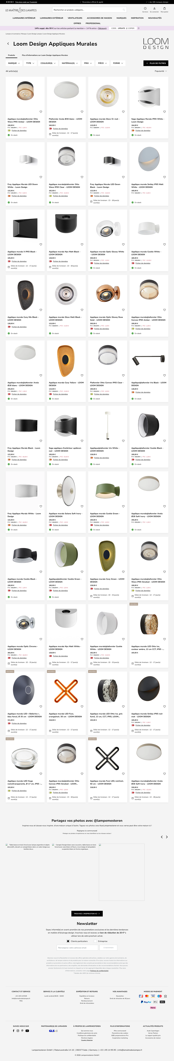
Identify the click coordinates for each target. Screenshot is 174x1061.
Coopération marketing (120, 1038)
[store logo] (21, 9)
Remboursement (87, 1001)
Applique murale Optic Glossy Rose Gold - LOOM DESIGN (106, 318)
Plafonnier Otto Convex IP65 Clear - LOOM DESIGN (107, 384)
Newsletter (120, 996)
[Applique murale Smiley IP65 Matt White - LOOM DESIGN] (148, 174)
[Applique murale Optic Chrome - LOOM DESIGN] (25, 636)
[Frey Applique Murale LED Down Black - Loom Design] (107, 174)
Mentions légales (87, 1038)
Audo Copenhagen (153, 1031)
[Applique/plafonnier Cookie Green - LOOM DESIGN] (66, 568)
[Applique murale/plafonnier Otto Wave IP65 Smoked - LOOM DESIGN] (148, 568)
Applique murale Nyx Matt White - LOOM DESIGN (65, 647)
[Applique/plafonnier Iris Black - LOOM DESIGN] (148, 371)
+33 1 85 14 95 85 (21, 996)
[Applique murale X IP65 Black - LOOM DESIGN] (25, 240)
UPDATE (122, 28)
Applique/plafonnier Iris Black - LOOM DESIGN (148, 384)
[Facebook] (13, 1031)
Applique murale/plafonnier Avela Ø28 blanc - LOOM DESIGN (23, 384)
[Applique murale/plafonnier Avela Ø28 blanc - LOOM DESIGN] (25, 371)
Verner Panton (153, 1033)
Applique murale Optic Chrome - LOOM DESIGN (23, 647)
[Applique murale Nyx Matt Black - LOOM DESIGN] (66, 240)
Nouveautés (154, 18)
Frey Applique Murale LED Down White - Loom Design (23, 185)
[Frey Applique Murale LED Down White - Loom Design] (25, 174)
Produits (11, 55)
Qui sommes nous (87, 1031)
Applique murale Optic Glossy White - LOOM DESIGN (107, 253)
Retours (87, 998)
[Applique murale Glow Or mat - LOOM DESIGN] (107, 107)
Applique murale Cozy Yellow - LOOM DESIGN (66, 384)
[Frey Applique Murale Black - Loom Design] (25, 437)
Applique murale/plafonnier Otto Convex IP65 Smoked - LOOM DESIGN (64, 782)
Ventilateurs (75, 18)
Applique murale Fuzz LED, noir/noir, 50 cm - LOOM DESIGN (107, 782)
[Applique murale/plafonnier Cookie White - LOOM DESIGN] (107, 636)
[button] (40, 111)
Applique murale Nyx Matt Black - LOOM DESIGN (64, 253)
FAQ (21, 1001)
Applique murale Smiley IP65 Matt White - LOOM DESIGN (147, 185)
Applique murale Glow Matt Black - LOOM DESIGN (65, 318)
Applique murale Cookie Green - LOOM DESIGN (105, 515)
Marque (24, 34)
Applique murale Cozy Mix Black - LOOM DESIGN (23, 318)
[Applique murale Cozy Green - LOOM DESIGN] (107, 568)
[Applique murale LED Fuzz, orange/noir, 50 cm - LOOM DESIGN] (66, 703)
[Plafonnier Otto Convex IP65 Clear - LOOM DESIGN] (107, 371)
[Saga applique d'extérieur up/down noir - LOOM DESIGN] (66, 437)
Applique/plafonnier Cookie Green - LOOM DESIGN (65, 580)
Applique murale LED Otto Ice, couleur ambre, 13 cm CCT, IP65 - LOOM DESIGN (147, 648)
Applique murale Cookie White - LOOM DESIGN (146, 253)
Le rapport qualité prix (153, 1035)
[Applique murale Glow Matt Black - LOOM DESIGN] (66, 306)
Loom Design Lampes (35, 34)
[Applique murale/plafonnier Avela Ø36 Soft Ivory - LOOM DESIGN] (148, 770)
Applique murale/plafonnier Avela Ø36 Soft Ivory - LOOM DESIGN (147, 782)
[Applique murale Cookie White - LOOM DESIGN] (148, 240)
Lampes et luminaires (13, 34)
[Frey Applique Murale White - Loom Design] (25, 502)
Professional (93, 23)
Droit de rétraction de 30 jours (120, 998)
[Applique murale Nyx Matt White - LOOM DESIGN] (66, 636)
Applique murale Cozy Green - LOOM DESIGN (107, 580)
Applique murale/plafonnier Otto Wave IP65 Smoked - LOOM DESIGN (148, 580)
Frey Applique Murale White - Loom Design (24, 515)
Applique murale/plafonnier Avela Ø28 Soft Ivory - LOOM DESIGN (147, 515)
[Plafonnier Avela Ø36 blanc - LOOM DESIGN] (66, 107)
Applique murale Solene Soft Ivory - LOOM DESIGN (65, 515)
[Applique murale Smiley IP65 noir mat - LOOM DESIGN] (148, 703)
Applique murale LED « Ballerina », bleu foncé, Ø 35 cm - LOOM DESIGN (25, 715)
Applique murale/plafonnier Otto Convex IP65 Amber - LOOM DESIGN (148, 318)
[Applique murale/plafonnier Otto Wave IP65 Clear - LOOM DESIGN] (66, 174)
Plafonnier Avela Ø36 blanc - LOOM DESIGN (65, 120)
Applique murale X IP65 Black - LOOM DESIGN (22, 253)
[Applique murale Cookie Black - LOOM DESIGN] (25, 568)
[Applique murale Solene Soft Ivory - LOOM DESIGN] (66, 502)
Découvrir (102, 28)
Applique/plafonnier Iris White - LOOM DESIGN (104, 449)
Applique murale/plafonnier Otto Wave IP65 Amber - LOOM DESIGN (24, 120)
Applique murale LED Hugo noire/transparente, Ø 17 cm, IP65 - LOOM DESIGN (24, 782)
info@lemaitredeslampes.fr (21, 998)
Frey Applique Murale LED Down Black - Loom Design (105, 185)
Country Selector (87, 1040)
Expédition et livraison (87, 996)
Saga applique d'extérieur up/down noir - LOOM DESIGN (65, 449)
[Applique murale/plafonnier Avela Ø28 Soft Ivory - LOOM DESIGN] (148, 502)
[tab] (14, 63)
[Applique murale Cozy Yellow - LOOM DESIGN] (66, 371)
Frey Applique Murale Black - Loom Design (24, 449)
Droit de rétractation (87, 1003)
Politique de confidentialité (99, 971)
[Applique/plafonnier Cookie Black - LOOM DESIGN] (148, 437)
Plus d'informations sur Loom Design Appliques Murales (45, 55)
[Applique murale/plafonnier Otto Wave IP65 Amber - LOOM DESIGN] (25, 107)
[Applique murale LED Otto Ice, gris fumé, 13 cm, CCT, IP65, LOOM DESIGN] (107, 703)
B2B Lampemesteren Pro (120, 1035)
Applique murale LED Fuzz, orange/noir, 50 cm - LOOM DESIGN (65, 715)
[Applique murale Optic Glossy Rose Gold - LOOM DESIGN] (107, 306)
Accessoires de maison (153, 1038)
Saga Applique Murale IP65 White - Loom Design (147, 120)
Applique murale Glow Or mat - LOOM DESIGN (105, 120)
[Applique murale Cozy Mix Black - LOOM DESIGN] (25, 306)
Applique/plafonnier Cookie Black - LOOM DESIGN (147, 449)
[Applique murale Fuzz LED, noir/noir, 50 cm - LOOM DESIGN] (107, 770)
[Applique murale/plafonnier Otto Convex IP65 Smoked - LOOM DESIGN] (66, 770)
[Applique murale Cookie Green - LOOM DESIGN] (107, 502)
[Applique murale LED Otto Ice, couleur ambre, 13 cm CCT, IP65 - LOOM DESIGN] (148, 636)
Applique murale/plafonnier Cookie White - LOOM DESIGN (106, 647)
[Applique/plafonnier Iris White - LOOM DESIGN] (107, 437)
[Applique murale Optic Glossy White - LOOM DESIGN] (107, 240)
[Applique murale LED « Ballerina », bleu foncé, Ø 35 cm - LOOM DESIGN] (25, 703)
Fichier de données (19, 130)
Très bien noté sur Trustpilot (26, 2)
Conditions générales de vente (87, 1033)
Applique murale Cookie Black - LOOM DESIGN (22, 580)
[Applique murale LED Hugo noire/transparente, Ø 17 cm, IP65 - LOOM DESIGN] (25, 770)
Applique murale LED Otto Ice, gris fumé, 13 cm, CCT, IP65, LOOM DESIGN (106, 715)
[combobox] (89, 9)
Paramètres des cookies (120, 1033)
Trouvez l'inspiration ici (85, 913)
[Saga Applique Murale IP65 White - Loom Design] (148, 107)
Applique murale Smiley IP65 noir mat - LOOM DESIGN (147, 715)
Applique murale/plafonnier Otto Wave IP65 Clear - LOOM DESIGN (64, 185)
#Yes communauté (120, 1031)
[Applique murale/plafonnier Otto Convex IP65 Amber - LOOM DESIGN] (148, 306)
